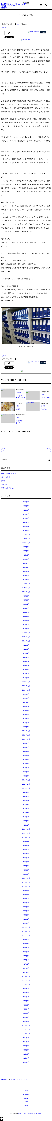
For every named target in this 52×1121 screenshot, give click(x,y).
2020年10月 (26, 788)
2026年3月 (26, 522)
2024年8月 (26, 600)
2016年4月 (26, 1009)
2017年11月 (26, 931)
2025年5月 (26, 563)
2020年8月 (26, 796)
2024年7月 (26, 604)
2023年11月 (26, 637)
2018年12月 (26, 878)
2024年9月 (26, 596)
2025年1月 (26, 579)
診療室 (4, 27)
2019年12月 (26, 829)
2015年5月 (26, 1054)
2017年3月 (26, 964)
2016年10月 (26, 984)
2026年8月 (26, 502)
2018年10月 (26, 886)
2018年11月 (26, 882)
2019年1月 (26, 874)
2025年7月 (26, 555)
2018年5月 (26, 907)
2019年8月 (26, 845)
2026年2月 (26, 526)
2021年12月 (26, 731)
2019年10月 (26, 837)
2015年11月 (26, 1029)
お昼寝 (18, 409)
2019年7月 (26, 849)
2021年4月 (26, 763)
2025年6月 (26, 559)
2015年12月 (26, 1025)
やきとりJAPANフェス (8, 473)
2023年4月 (26, 665)
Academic (26, 1094)
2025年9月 (26, 547)
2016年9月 (26, 989)
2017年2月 (26, 968)
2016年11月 (26, 980)
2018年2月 (26, 919)
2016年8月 (26, 993)
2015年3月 (26, 1062)
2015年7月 (26, 1046)
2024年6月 (26, 608)
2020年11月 (26, 784)
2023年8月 (26, 649)
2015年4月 (26, 1058)
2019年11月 (26, 833)
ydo (18, 24)
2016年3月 (26, 1013)
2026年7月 (26, 506)
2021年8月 (26, 747)
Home (26, 1091)
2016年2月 (26, 1017)
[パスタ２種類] (31, 391)
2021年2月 (26, 772)
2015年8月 (26, 1042)
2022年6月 (26, 706)
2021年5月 (26, 759)
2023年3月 (26, 669)
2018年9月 (26, 890)
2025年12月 (26, 534)
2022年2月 (26, 723)
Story (26, 1105)
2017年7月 (26, 948)
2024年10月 (26, 592)
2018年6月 (26, 903)
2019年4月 (26, 862)
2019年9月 (26, 841)
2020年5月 (26, 809)
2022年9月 (26, 694)
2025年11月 (26, 539)
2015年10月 (26, 1033)
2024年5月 (26, 612)
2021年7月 (26, 751)
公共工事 (44, 409)
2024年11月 (26, 588)
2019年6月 (26, 854)
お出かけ (19, 392)
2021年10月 (26, 739)
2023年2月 (26, 674)
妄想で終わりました (7, 488)
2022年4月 (26, 714)
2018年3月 (26, 915)
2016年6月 (26, 1001)
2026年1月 (26, 530)
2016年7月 (26, 997)
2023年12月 (26, 633)
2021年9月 (26, 743)
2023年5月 (26, 661)
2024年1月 (26, 629)
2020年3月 (26, 817)
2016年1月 (26, 1021)
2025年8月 (26, 551)
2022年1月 (26, 727)
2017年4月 (26, 960)
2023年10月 (26, 641)
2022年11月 (26, 686)
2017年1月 (26, 972)
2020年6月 (26, 804)
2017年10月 (26, 935)
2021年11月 (26, 735)
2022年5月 (26, 710)
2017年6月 (26, 952)
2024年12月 (26, 583)
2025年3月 (26, 571)
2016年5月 (26, 1005)
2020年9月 (26, 792)
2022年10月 (26, 690)
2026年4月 (26, 518)
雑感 (18, 406)
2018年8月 (26, 894)
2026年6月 (26, 510)
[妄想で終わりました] (8, 414)
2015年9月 (26, 1038)
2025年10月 (26, 543)
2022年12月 (26, 682)
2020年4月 (26, 813)
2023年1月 (26, 678)
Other (26, 1098)
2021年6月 (26, 755)
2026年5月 (26, 514)
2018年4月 (26, 911)
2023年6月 (26, 657)
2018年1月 (26, 923)
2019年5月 (26, 858)
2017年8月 (26, 943)
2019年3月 (26, 866)
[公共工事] (30, 403)
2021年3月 (26, 768)
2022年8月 (26, 698)
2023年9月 (26, 645)
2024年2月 (26, 624)
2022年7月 (26, 702)
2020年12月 (26, 780)
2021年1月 (26, 776)
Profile (26, 1102)
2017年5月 (26, 956)
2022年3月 (26, 719)
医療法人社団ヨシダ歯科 (13, 6)
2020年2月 (26, 821)
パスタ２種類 (45, 398)
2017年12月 (26, 927)
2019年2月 (26, 870)
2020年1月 (26, 825)
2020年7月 (26, 800)
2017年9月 (26, 939)
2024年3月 (26, 620)
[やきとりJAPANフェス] (8, 389)
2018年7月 (26, 898)
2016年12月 (26, 976)
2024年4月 (26, 616)
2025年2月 (26, 575)
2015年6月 (26, 1050)
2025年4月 (26, 567)
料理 (42, 394)
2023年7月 (26, 653)
